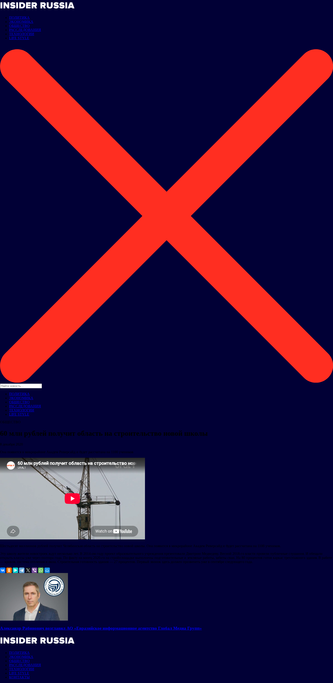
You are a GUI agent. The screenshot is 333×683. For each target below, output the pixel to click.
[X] (28, 570)
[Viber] (34, 570)
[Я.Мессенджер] (15, 570)
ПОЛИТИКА (19, 18)
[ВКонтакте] (2, 570)
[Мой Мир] (47, 570)
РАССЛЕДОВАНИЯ (25, 30)
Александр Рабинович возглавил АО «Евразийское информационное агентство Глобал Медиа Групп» (101, 628)
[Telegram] (21, 570)
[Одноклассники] (9, 570)
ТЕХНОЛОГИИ (21, 34)
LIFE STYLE (19, 38)
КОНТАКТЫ (19, 677)
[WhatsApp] (40, 570)
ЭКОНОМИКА (21, 22)
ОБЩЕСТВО (19, 26)
